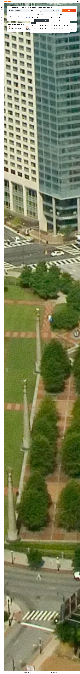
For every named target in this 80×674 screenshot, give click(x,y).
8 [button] (59, 23)
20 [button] (48, 25)
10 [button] (40, 23)
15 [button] (59, 25)
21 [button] (32, 28)
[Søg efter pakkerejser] (1, 12)
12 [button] (45, 23)
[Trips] (1, 20)
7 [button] (32, 23)
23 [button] (37, 28)
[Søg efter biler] (1, 10)
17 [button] (40, 25)
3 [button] (64, 20)
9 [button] (37, 23)
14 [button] (32, 25)
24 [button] (40, 28)
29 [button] (34, 30)
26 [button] (45, 28)
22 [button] (34, 28)
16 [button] (37, 25)
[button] (2, 1)
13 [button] (54, 25)
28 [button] (32, 30)
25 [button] (42, 28)
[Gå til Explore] (1, 15)
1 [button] (59, 20)
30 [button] (37, 30)
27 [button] (54, 30)
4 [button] (67, 20)
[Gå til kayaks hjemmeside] (7, 1)
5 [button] (45, 20)
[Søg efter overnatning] (1, 7)
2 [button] (37, 20)
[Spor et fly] (1, 17)
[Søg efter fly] (1, 5)
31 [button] (64, 30)
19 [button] (45, 25)
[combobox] (20, 10)
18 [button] (42, 25)
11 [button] (42, 23)
